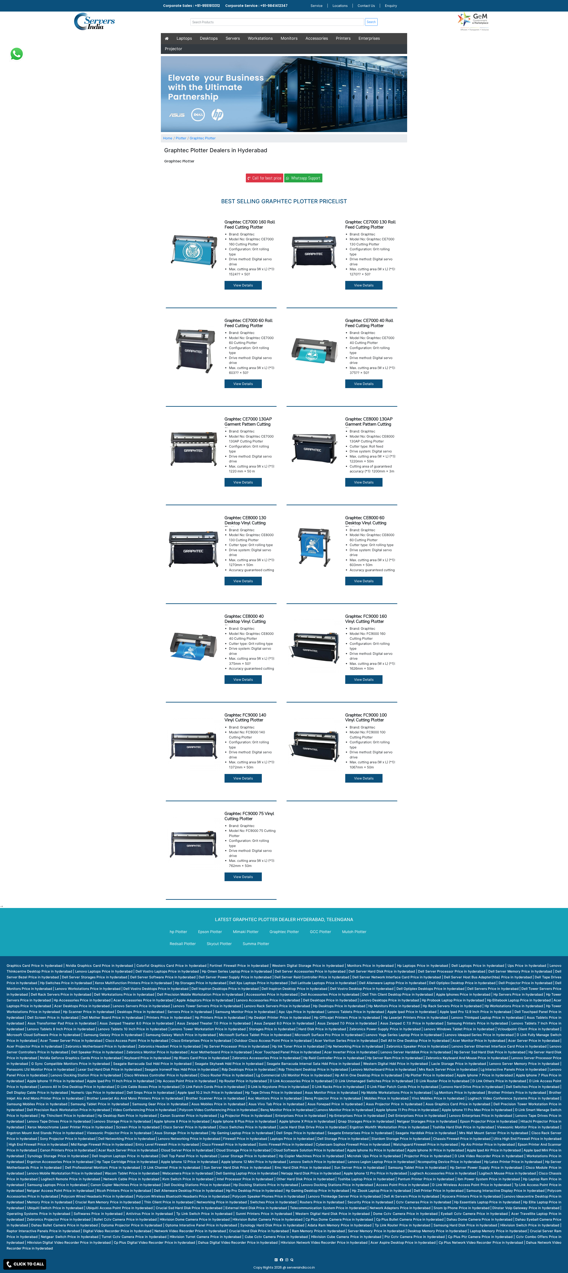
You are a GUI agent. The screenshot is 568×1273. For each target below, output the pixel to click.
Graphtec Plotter (203, 138)
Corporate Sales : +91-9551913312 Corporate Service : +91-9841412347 (225, 5)
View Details (243, 285)
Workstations (260, 38)
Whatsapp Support (304, 178)
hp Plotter (178, 932)
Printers (343, 38)
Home (167, 138)
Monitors (289, 38)
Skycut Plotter (219, 943)
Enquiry (391, 6)
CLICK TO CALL (28, 1264)
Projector (173, 48)
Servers (233, 38)
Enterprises (369, 38)
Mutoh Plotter (354, 932)
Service (317, 6)
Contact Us (366, 6)
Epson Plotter (210, 932)
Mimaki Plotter (245, 932)
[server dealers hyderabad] (276, 1260)
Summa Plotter (256, 943)
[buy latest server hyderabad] (291, 1260)
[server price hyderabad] (281, 1260)
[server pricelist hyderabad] (286, 1260)
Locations (340, 6)
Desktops (209, 38)
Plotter (181, 138)
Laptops (184, 38)
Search (371, 22)
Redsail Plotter (183, 943)
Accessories (317, 38)
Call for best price (265, 178)
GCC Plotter (320, 932)
